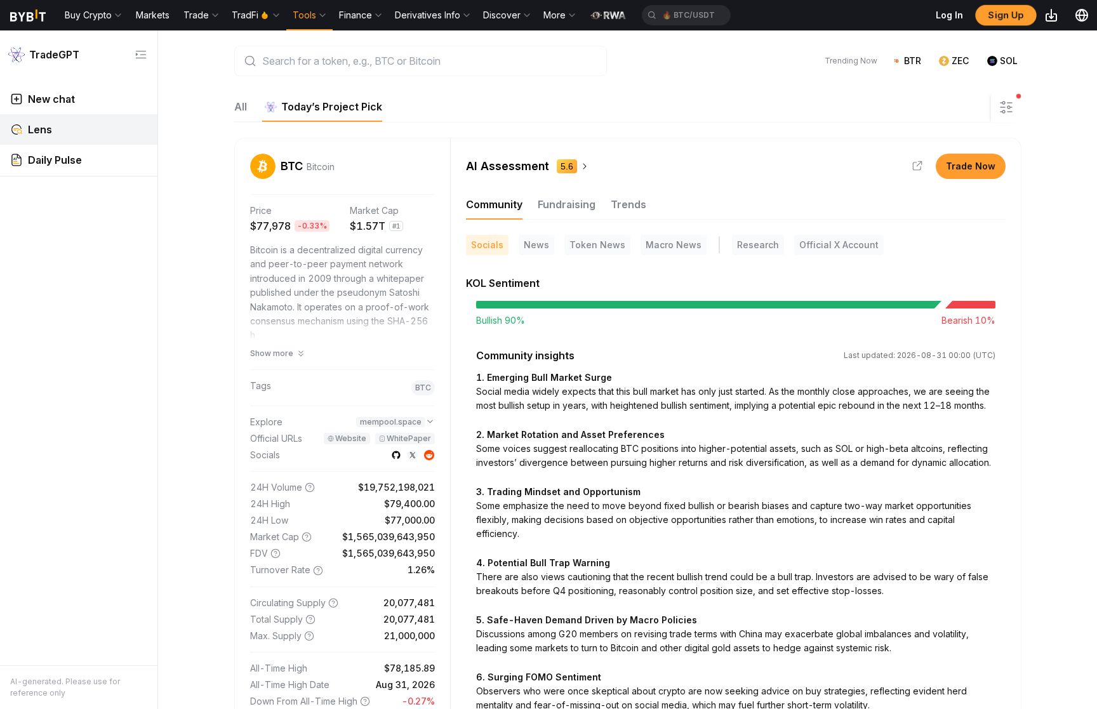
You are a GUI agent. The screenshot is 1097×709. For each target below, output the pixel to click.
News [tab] (536, 244)
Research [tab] (758, 244)
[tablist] (308, 106)
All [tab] (240, 106)
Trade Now (970, 166)
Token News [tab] (597, 244)
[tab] (322, 106)
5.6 (567, 166)
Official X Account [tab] (839, 244)
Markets (153, 15)
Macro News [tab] (673, 244)
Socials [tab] (487, 244)
